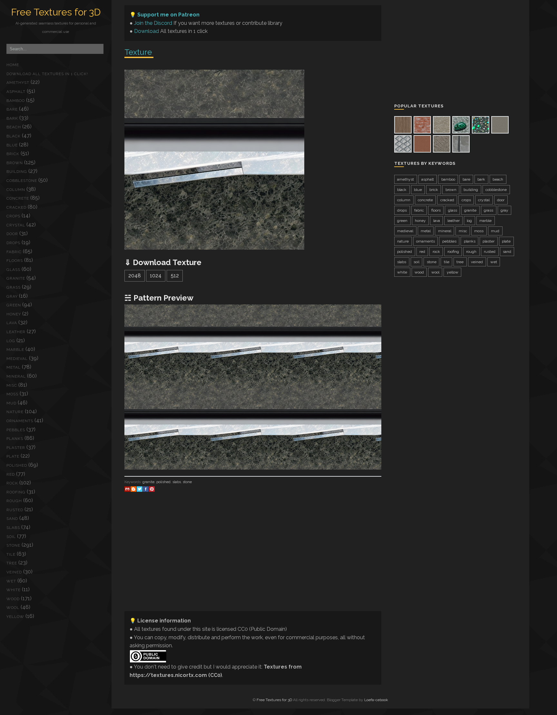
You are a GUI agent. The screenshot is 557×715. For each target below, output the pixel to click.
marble (15, 349)
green (13, 305)
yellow (15, 616)
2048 (134, 276)
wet (11, 581)
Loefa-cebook (376, 700)
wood (13, 599)
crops (13, 216)
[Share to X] (139, 489)
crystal (15, 225)
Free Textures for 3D (56, 12)
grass (13, 287)
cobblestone (21, 180)
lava (11, 323)
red (10, 474)
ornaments (19, 421)
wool (12, 607)
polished (16, 465)
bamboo (15, 100)
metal (13, 367)
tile (10, 554)
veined (14, 572)
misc (11, 385)
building (16, 171)
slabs (13, 527)
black (13, 136)
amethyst (17, 82)
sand (12, 518)
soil (11, 536)
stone (13, 545)
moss (12, 394)
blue (12, 145)
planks (14, 438)
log (10, 341)
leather (15, 332)
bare (12, 109)
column (15, 189)
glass (13, 269)
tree (11, 563)
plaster (15, 447)
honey (13, 314)
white (13, 590)
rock (12, 483)
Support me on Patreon (168, 15)
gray (12, 296)
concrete (17, 198)
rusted (14, 510)
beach (13, 127)
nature (15, 412)
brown (14, 163)
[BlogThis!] (133, 489)
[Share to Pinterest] (152, 489)
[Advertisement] (252, 561)
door (12, 234)
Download (146, 31)
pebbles (15, 430)
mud (11, 403)
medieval (17, 358)
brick (12, 154)
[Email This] (127, 489)
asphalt (15, 91)
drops (13, 243)
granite (15, 278)
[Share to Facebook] (145, 489)
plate (12, 456)
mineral (16, 376)
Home (12, 65)
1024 (155, 276)
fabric (14, 252)
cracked (16, 207)
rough (14, 501)
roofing (15, 492)
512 (175, 276)
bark (12, 118)
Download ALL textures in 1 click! (47, 74)
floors (14, 260)
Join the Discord (153, 23)
